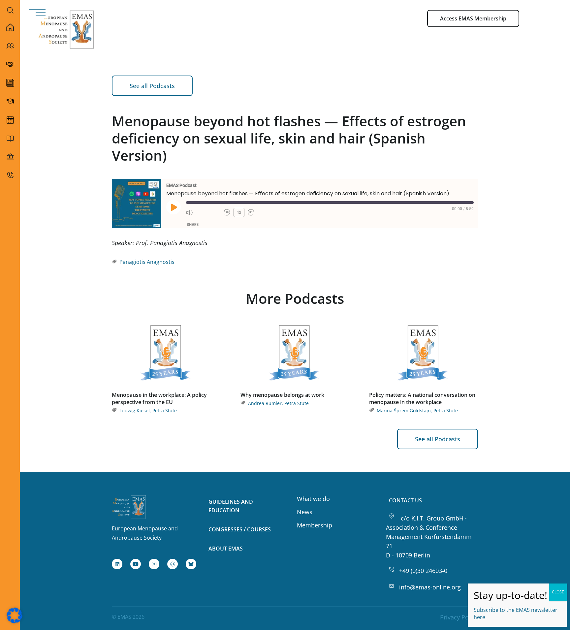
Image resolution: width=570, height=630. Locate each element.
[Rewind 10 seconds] (227, 212)
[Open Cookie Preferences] (14, 621)
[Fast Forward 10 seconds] (265, 212)
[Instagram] (154, 564)
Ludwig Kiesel (134, 410)
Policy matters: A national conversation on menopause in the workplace (422, 398)
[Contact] (10, 175)
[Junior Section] (10, 101)
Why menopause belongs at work (282, 394)
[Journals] (10, 83)
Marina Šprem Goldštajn (404, 410)
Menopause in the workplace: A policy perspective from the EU (159, 398)
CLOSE (558, 592)
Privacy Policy (459, 617)
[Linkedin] (117, 564)
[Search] (10, 10)
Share (193, 224)
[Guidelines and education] (10, 138)
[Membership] (10, 64)
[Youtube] (135, 564)
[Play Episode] (173, 207)
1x (239, 212)
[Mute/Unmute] (203, 212)
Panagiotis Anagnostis (146, 262)
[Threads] (172, 564)
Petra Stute (164, 410)
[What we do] (10, 119)
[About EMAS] (10, 46)
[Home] (10, 27)
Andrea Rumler (265, 403)
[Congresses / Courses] (10, 156)
